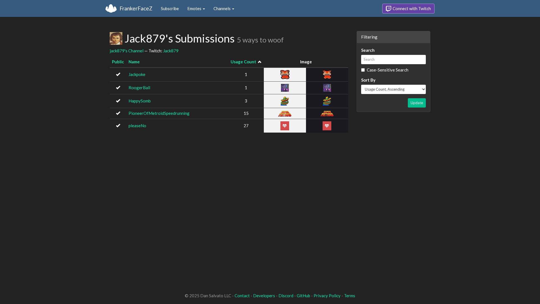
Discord (285, 295)
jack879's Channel (126, 50)
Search (368, 50)
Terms (349, 295)
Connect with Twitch (411, 8)
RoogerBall (139, 87)
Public (118, 61)
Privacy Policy (327, 295)
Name (134, 61)
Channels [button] (222, 8)
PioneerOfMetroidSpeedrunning (159, 113)
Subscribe (170, 8)
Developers (264, 295)
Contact (242, 295)
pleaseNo (137, 125)
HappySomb (140, 100)
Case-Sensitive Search (387, 69)
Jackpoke (137, 74)
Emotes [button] (194, 8)
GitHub (303, 295)
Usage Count (243, 61)
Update (417, 102)
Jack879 (171, 50)
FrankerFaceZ (136, 8)
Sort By (368, 79)
